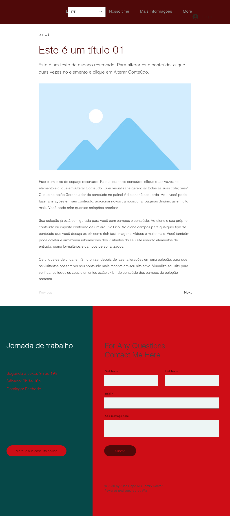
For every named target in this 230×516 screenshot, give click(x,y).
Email (108, 393)
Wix (144, 491)
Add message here (117, 415)
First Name (112, 371)
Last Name (172, 371)
